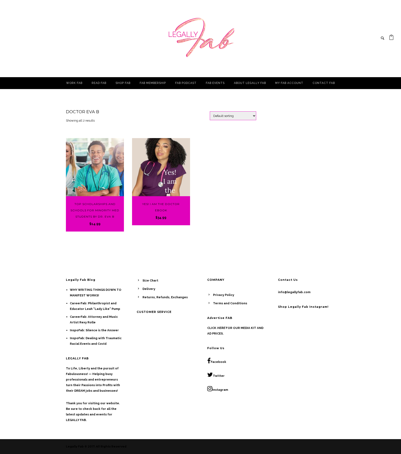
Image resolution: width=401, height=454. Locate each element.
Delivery (148, 289)
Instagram (220, 389)
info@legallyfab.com (294, 292)
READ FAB (99, 83)
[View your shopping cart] (391, 38)
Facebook (218, 362)
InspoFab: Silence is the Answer (94, 330)
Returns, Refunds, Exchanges (165, 297)
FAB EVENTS (215, 83)
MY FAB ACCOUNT (289, 83)
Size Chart (150, 280)
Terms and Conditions (230, 303)
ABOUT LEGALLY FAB (250, 83)
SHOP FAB (123, 83)
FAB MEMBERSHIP (153, 83)
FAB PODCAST (186, 83)
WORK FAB (74, 83)
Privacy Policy (223, 295)
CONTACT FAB (324, 83)
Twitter (219, 376)
